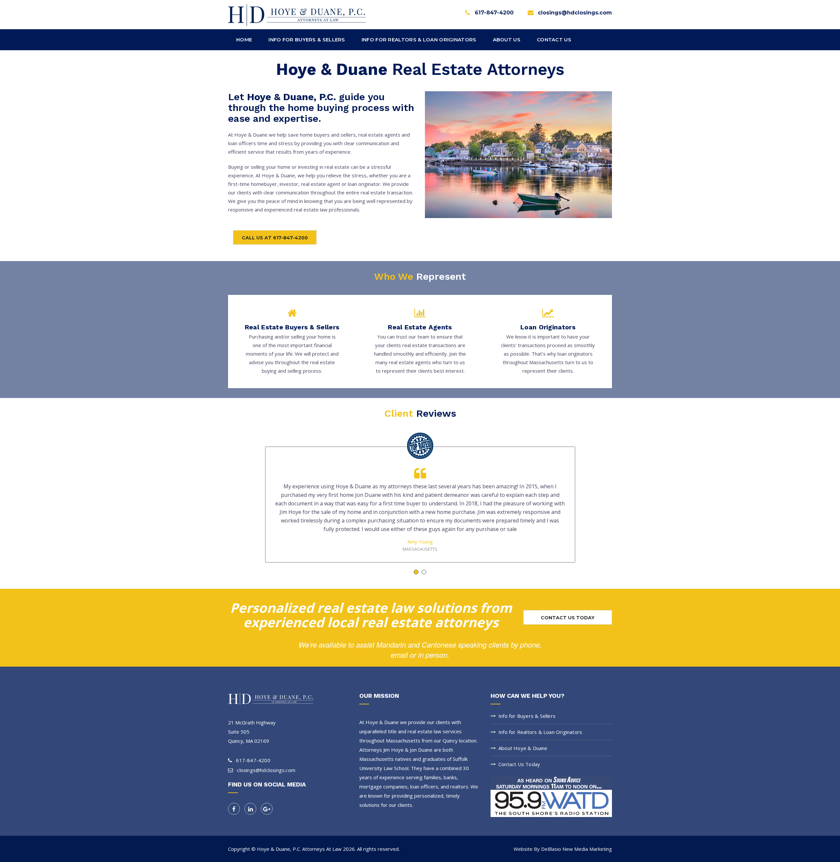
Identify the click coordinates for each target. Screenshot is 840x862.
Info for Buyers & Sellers (527, 716)
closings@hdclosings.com (575, 13)
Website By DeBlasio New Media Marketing (563, 849)
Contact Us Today (519, 764)
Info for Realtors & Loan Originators (540, 732)
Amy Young (420, 541)
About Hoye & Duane (523, 748)
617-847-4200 (494, 13)
